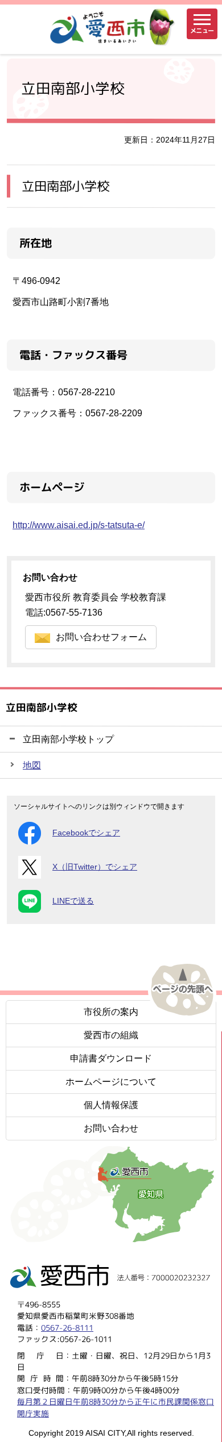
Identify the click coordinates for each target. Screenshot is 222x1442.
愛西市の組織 (111, 1035)
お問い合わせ (111, 1128)
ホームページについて (111, 1081)
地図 (32, 765)
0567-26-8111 (67, 1327)
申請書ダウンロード (111, 1058)
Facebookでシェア (86, 833)
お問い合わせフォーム (101, 637)
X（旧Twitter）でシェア (94, 867)
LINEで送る (73, 901)
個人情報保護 (111, 1105)
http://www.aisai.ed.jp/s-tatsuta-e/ (79, 525)
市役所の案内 (111, 1012)
